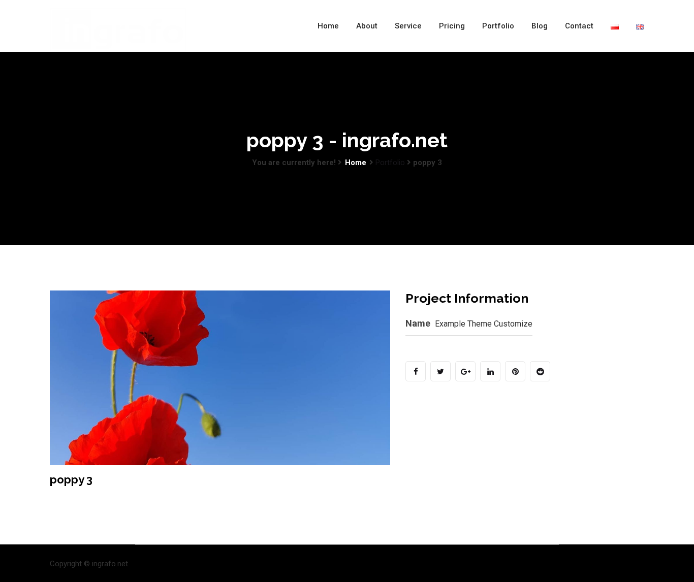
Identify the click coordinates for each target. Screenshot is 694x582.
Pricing (452, 25)
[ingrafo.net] (118, 30)
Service (408, 25)
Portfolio (498, 25)
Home (328, 25)
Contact (579, 25)
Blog (539, 25)
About (366, 25)
